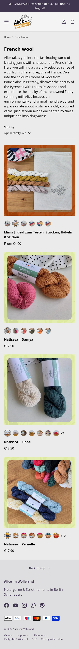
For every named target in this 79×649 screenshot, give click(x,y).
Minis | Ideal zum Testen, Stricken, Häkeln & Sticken (38, 234)
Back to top (37, 568)
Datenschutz (41, 635)
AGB (34, 639)
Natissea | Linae (17, 442)
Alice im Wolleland (23, 629)
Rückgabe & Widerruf (16, 639)
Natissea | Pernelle (19, 544)
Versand (8, 635)
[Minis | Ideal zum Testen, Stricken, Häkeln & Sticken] (39, 180)
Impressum (23, 635)
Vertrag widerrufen (52, 639)
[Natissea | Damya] (39, 287)
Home (7, 37)
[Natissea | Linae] (39, 389)
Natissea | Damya (18, 339)
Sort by (9, 127)
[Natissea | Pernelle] (39, 492)
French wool (21, 37)
